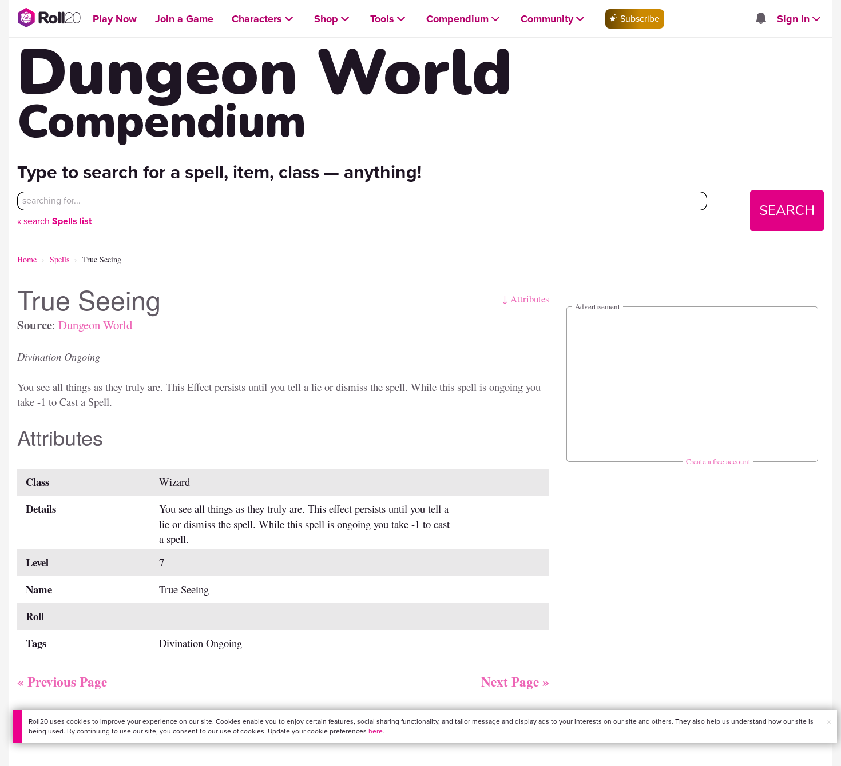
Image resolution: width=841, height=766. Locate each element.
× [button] (829, 722)
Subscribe (639, 18)
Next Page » (515, 681)
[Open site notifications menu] (760, 19)
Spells (59, 259)
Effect (199, 387)
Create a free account (718, 461)
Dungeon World (95, 325)
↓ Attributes (525, 298)
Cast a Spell (84, 401)
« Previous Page (62, 681)
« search (54, 221)
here (375, 731)
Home (27, 259)
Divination (39, 356)
